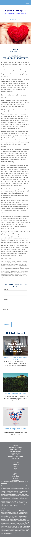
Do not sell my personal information (11, 505)
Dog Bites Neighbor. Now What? (15, 393)
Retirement (15, 464)
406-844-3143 (16, 20)
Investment (15, 466)
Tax (16, 471)
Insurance (15, 470)
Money (15, 473)
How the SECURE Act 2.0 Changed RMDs (15, 358)
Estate (15, 468)
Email (5, 299)
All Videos (15, 478)
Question (6, 309)
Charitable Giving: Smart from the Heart (15, 429)
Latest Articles (15, 476)
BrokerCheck (4, 483)
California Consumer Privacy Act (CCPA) (18, 502)
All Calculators (15, 480)
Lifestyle (15, 475)
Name (6, 289)
